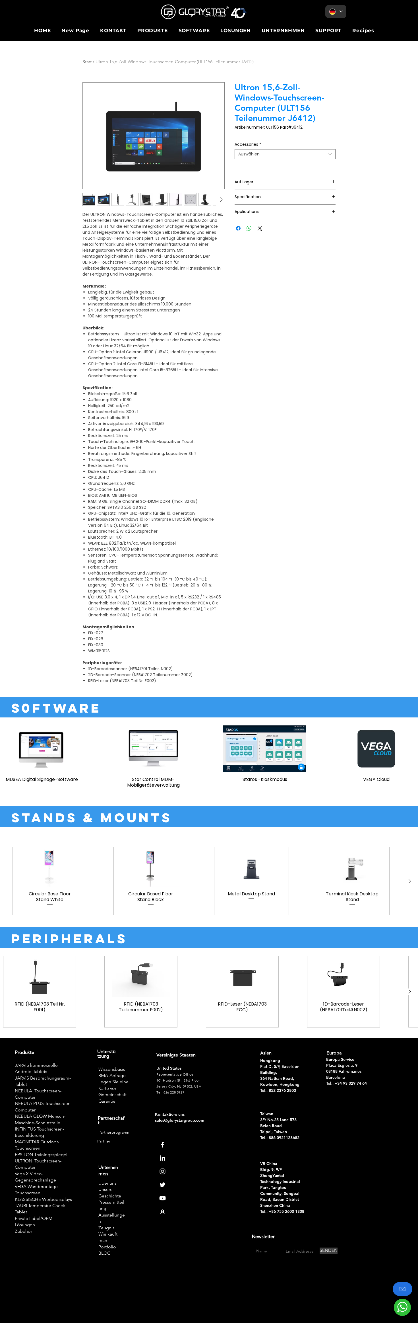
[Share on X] (259, 228)
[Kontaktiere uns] (402, 1289)
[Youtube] (162, 1198)
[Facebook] (162, 1144)
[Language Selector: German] (335, 11)
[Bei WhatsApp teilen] (249, 228)
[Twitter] (162, 1185)
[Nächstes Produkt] (409, 881)
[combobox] (285, 154)
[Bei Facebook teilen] (238, 228)
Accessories (248, 144)
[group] (209, 758)
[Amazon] (162, 1211)
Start (87, 61)
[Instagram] (162, 1171)
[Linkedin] (162, 1158)
